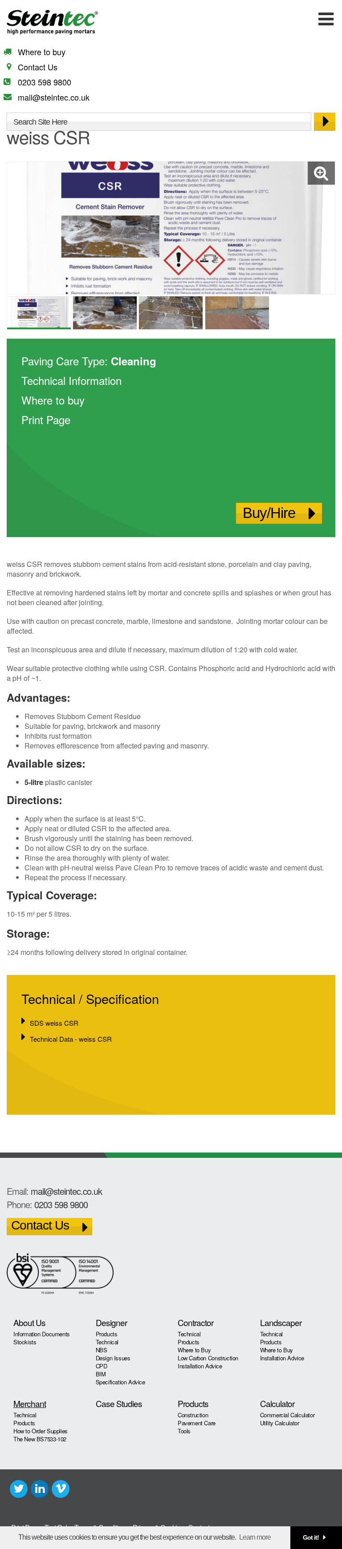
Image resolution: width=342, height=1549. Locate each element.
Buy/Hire (269, 513)
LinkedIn (40, 1489)
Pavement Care (197, 1423)
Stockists (25, 1342)
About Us (29, 1322)
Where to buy (41, 51)
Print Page (45, 419)
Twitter (19, 1489)
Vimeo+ (60, 1489)
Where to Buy (194, 1350)
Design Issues (113, 1358)
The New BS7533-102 (39, 1439)
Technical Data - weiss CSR (71, 1038)
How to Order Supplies (40, 1431)
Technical (107, 1342)
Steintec (52, 24)
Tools (184, 1431)
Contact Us (37, 67)
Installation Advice (200, 1366)
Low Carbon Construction (208, 1358)
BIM (101, 1374)
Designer (111, 1322)
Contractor (195, 1322)
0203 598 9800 (44, 82)
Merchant (29, 1403)
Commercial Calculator (287, 1415)
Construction (193, 1415)
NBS (101, 1350)
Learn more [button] (255, 1537)
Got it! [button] (311, 1537)
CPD (101, 1366)
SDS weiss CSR (54, 1022)
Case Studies (119, 1403)
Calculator (277, 1403)
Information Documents (41, 1334)
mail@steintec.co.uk (54, 97)
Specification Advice (120, 1382)
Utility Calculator (279, 1423)
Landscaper (280, 1322)
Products (107, 1334)
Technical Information (71, 380)
